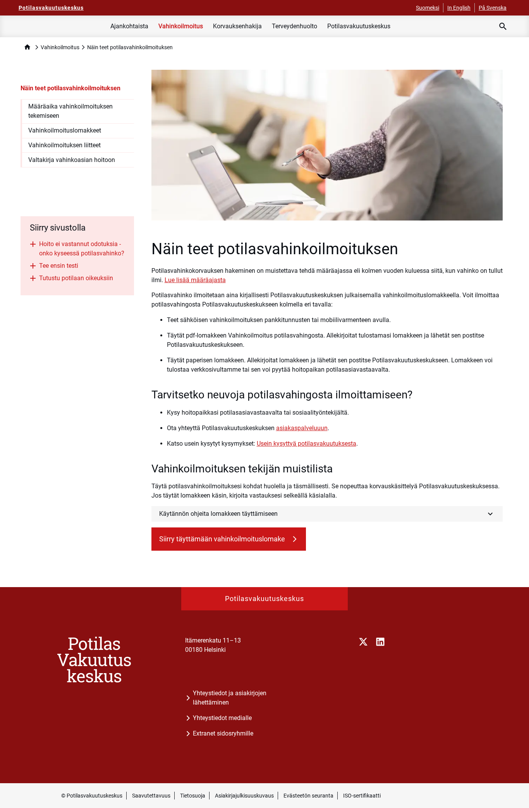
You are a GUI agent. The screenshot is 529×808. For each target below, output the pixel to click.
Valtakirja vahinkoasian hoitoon (71, 160)
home (27, 47)
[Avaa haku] (503, 26)
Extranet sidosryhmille (223, 733)
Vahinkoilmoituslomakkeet (64, 130)
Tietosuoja (192, 795)
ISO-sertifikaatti (362, 795)
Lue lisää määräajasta (195, 280)
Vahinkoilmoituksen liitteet (64, 145)
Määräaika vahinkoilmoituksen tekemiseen (70, 111)
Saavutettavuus (151, 795)
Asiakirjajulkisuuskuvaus (244, 795)
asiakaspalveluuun (302, 428)
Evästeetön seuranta (308, 795)
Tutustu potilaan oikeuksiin (76, 278)
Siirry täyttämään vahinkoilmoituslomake (223, 539)
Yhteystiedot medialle (222, 718)
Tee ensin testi (58, 265)
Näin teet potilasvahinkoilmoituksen (70, 88)
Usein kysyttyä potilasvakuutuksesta (306, 443)
